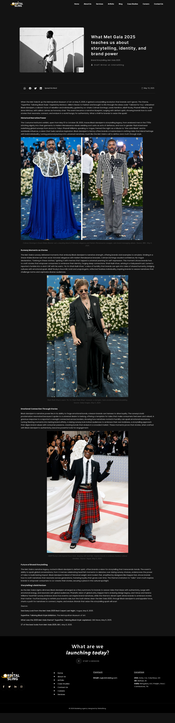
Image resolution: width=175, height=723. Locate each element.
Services (99, 4)
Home (76, 4)
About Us (87, 4)
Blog (120, 4)
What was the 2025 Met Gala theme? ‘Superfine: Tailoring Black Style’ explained (56, 620)
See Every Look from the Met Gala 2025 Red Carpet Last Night (48, 610)
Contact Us (158, 4)
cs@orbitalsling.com (108, 678)
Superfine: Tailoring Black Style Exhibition (38, 615)
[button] (24, 88)
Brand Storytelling (99, 60)
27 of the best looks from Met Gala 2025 (38, 624)
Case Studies (132, 4)
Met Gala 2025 (114, 60)
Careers (146, 4)
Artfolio (111, 4)
